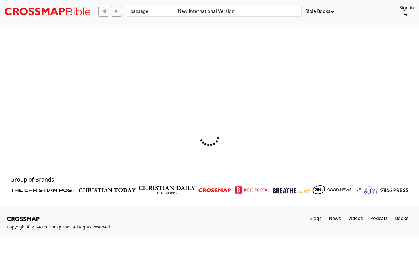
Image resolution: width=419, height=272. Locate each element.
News (335, 218)
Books (401, 218)
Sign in (406, 8)
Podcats (379, 218)
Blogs (316, 218)
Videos (355, 218)
